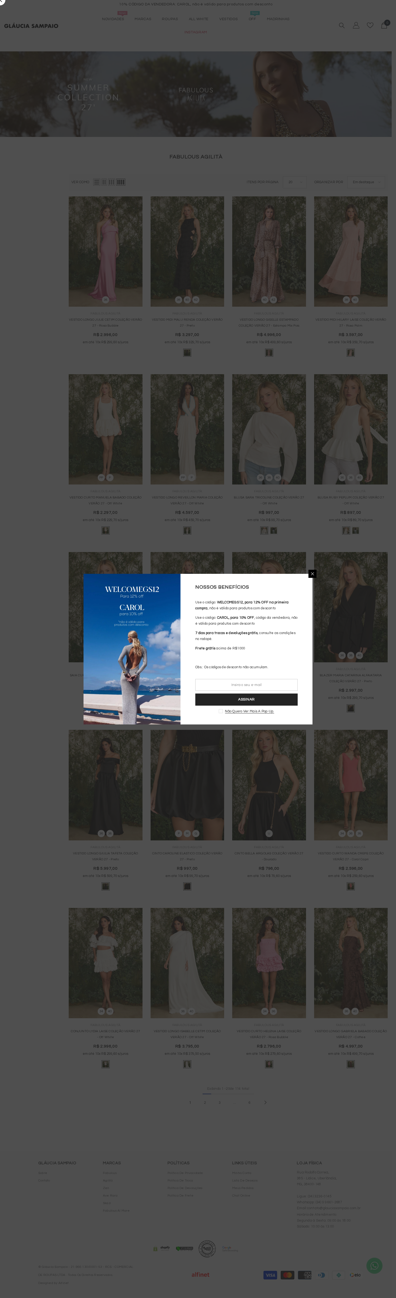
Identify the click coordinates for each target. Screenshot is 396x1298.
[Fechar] (312, 574)
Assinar (246, 699)
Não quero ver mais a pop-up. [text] (249, 711)
